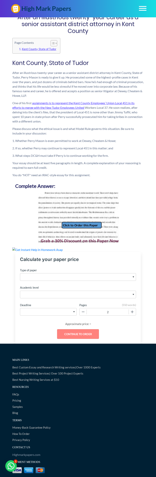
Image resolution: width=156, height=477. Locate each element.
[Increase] (132, 311)
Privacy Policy (21, 440)
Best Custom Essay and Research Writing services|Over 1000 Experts (56, 367)
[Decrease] (83, 311)
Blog (15, 413)
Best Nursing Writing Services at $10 (35, 379)
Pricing (16, 400)
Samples (17, 406)
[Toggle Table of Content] (52, 43)
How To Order (21, 433)
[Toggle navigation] (142, 8)
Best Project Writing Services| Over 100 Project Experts (47, 373)
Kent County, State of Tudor (39, 49)
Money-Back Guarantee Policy (31, 427)
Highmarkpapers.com (26, 454)
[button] (11, 466)
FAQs (15, 394)
